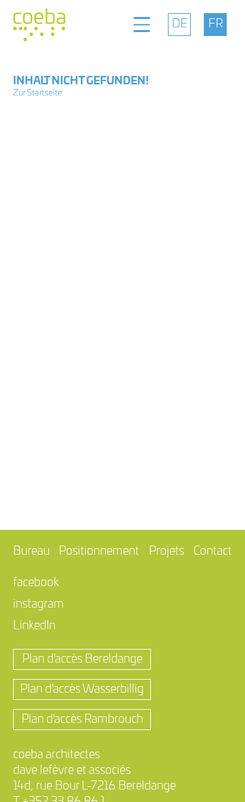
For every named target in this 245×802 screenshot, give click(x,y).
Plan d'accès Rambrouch (82, 719)
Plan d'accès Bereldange (82, 659)
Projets (166, 551)
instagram (38, 604)
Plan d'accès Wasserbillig (82, 689)
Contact (212, 551)
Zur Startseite (37, 93)
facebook (36, 583)
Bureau (31, 551)
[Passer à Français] (215, 24)
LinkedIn (34, 626)
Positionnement (99, 551)
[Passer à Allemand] (179, 24)
